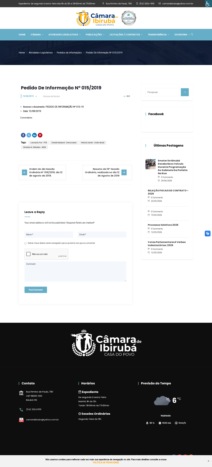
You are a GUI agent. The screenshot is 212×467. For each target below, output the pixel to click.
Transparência (157, 34)
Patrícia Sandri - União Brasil (92, 143)
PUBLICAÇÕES (94, 34)
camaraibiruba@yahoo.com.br (177, 3)
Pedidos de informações (69, 52)
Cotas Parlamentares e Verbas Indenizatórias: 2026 (167, 243)
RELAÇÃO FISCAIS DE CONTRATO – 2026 (168, 192)
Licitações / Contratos (125, 34)
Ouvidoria (180, 34)
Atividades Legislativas (63, 34)
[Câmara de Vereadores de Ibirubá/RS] (106, 18)
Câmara (36, 34)
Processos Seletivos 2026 (163, 225)
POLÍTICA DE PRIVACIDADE (106, 462)
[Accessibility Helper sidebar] (208, 3)
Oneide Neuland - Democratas (63, 143)
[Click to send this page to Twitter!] (29, 135)
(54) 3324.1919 (33, 409)
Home (22, 34)
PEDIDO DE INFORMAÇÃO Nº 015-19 (65, 106)
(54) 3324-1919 (146, 3)
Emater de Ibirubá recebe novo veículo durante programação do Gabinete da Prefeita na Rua (172, 167)
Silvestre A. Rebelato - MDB (34, 147)
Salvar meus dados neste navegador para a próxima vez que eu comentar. (61, 243)
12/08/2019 (28, 96)
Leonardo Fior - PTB (39, 143)
